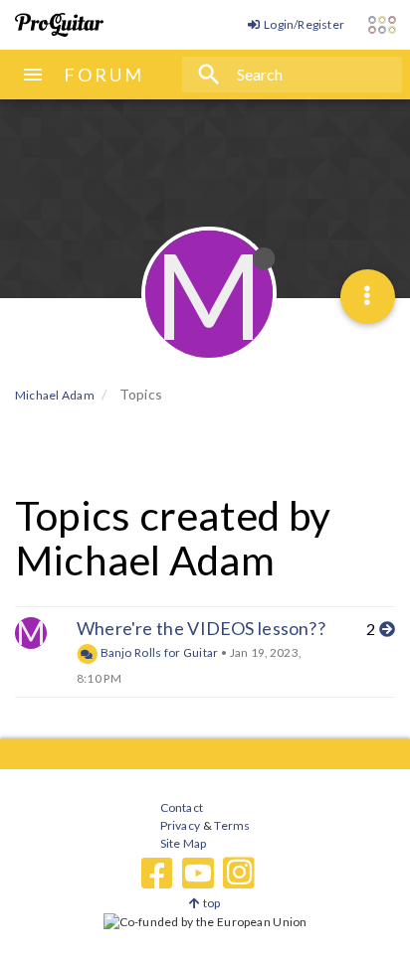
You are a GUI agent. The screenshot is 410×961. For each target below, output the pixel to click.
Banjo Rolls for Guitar (158, 652)
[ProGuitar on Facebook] (157, 873)
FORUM (104, 74)
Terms (231, 825)
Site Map (183, 843)
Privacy (180, 825)
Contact (181, 807)
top (210, 902)
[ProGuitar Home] (59, 25)
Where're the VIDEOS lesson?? (201, 628)
